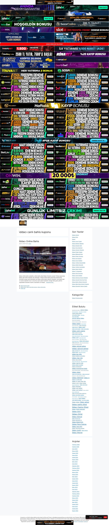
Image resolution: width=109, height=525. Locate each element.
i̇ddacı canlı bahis (85, 329)
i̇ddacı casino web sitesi (77, 334)
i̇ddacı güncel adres (79, 346)
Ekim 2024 (75, 461)
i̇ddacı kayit (75, 352)
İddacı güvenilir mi (77, 420)
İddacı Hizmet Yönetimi (78, 250)
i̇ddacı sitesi (76, 372)
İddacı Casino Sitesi (80, 407)
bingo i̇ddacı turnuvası (82, 311)
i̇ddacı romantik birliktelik (76, 370)
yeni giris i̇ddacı (85, 400)
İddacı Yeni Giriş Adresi (78, 428)
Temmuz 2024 (75, 468)
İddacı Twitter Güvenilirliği (78, 262)
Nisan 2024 (75, 474)
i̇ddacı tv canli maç (77, 379)
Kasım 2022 (75, 510)
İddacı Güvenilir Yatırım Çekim (79, 286)
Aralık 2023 (75, 483)
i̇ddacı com (75, 337)
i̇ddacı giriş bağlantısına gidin (77, 344)
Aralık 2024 (75, 457)
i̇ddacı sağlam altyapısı (84, 370)
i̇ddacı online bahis (41, 287)
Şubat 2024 (75, 478)
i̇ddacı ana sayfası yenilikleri (76, 321)
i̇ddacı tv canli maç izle (79, 381)
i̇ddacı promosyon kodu (79, 368)
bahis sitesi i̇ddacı (75, 311)
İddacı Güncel (77, 417)
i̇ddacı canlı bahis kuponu (31, 287)
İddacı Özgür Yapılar (77, 252)
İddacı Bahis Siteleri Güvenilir (79, 282)
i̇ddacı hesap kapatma (84, 350)
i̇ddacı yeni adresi (77, 390)
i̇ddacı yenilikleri (85, 390)
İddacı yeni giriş (77, 426)
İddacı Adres (23, 287)
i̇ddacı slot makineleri (77, 374)
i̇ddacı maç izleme (76, 360)
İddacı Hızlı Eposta (76, 258)
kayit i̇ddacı (82, 398)
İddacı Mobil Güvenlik (77, 265)
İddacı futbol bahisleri (78, 409)
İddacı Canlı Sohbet (77, 275)
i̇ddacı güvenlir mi (76, 350)
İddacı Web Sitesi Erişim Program (80, 284)
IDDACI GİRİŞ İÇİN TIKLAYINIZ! (54, 44)
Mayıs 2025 (75, 451)
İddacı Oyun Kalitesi (77, 260)
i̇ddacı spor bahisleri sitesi (80, 375)
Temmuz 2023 (75, 493)
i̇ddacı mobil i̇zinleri (84, 361)
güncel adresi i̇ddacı (78, 318)
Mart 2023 (75, 502)
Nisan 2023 (75, 500)
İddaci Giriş (75, 237)
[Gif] (54, 105)
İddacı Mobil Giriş (77, 422)
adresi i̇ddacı (84, 310)
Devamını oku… (50, 282)
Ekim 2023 (75, 487)
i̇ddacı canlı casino (78, 331)
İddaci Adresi (75, 235)
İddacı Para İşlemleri (77, 248)
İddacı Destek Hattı (77, 245)
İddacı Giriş (76, 411)
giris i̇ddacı (82, 315)
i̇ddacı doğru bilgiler (82, 337)
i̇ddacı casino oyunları (77, 332)
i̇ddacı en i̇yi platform (75, 339)
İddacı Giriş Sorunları (77, 273)
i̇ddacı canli (81, 327)
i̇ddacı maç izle (77, 358)
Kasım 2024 (75, 459)
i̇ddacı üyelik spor (75, 398)
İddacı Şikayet (77, 432)
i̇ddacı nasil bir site (77, 363)
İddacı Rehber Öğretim (78, 243)
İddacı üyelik (76, 430)
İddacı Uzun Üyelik (77, 241)
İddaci (73, 239)
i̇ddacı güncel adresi (80, 349)
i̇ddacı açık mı (84, 321)
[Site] (27, 76)
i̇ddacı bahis (76, 324)
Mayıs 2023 (75, 498)
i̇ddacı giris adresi (84, 341)
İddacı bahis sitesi (79, 404)
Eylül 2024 (74, 463)
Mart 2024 (75, 476)
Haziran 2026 (75, 446)
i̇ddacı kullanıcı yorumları (78, 356)
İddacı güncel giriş (76, 418)
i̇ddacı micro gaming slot (76, 361)
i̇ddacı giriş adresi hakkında (83, 342)
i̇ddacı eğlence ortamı (83, 339)
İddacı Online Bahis (29, 241)
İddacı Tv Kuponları (77, 271)
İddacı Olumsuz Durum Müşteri (80, 277)
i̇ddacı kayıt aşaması (82, 352)
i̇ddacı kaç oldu (77, 354)
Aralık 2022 (75, 508)
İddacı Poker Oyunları (77, 256)
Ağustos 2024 (75, 466)
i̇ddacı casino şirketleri (84, 336)
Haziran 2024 (75, 470)
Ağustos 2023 (75, 491)
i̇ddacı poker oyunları (77, 365)
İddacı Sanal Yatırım (77, 269)
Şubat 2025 (75, 453)
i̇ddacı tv (87, 378)
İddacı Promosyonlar (25, 285)
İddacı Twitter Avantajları (78, 267)
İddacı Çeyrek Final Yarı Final (79, 280)
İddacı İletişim (85, 430)
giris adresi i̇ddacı (76, 315)
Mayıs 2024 (75, 472)
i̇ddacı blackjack (82, 325)
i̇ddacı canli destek (76, 329)
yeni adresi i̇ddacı (76, 400)
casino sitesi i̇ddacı (77, 313)
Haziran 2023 (75, 496)
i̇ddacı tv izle (75, 383)
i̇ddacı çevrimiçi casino (78, 395)
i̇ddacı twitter (82, 383)
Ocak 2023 (75, 506)
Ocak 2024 (75, 481)
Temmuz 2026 (75, 444)
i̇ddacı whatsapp (76, 386)
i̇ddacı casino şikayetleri (76, 336)
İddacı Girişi (77, 414)
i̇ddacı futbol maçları (75, 341)
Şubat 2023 (75, 504)
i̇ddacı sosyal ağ (85, 374)
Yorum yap (23, 288)
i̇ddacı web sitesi (83, 384)
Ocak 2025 (75, 455)
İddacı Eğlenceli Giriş (77, 254)
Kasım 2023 (75, 485)
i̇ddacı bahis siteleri (75, 325)
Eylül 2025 (74, 449)
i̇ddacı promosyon (76, 366)
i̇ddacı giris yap (75, 342)
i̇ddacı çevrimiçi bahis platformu (79, 393)
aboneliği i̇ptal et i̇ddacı (76, 310)
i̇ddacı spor (74, 375)
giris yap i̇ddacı (75, 316)
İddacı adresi (84, 402)
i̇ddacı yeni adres (77, 388)
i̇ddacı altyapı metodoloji (76, 320)
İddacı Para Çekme (79, 424)
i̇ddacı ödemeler (74, 396)
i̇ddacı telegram (77, 378)
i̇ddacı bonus (75, 327)
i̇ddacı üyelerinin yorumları (82, 396)
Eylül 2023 (74, 489)
